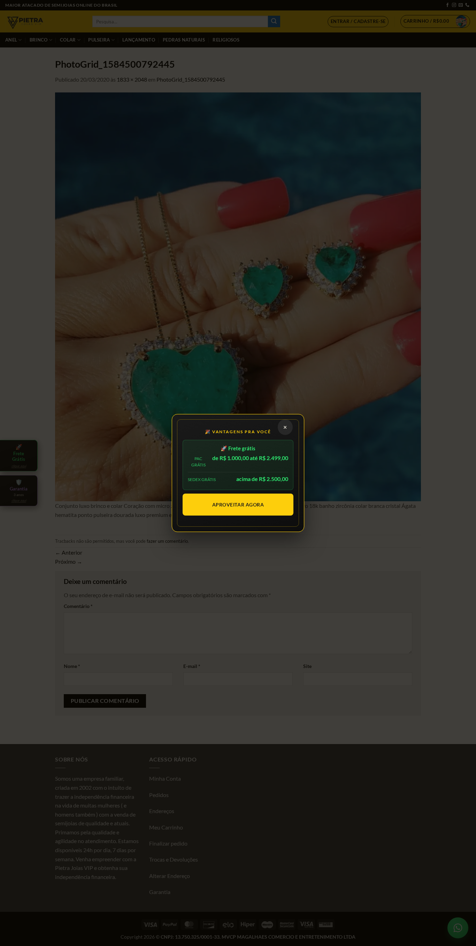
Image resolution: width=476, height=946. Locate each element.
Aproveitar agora (238, 505)
